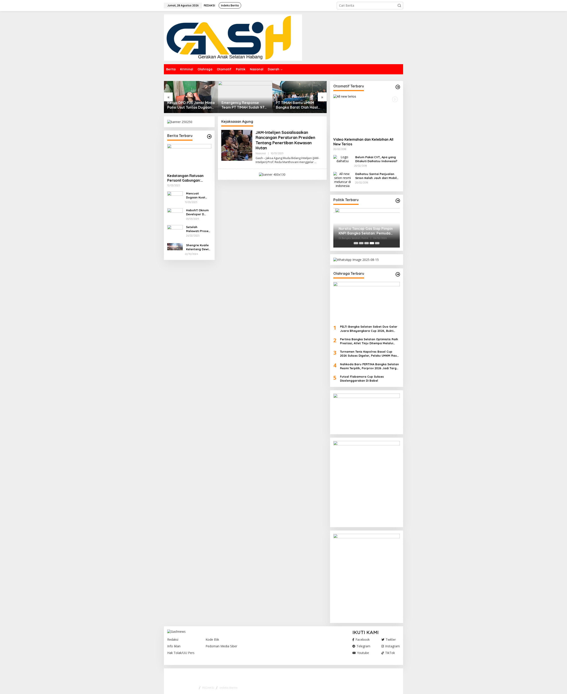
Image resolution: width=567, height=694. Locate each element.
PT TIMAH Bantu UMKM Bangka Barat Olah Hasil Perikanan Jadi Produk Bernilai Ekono (297, 105)
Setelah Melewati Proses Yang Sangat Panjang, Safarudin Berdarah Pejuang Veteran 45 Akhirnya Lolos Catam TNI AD (198, 229)
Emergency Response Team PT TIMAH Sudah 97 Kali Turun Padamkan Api (242, 105)
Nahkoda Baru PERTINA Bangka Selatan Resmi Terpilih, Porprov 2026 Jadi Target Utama (370, 366)
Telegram (363, 646)
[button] (399, 5)
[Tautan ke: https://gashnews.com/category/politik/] (397, 200)
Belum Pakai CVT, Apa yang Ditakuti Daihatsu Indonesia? (376, 159)
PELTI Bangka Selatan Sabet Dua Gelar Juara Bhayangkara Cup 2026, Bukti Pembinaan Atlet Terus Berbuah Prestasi (369, 329)
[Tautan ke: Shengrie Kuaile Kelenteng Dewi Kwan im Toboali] (175, 246)
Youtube (363, 653)
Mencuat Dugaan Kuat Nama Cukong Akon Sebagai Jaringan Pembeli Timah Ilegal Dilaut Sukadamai (196, 195)
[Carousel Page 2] (361, 243)
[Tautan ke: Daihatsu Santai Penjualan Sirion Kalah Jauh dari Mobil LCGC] (342, 179)
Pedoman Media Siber (221, 646)
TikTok (390, 653)
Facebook (362, 640)
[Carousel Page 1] (356, 243)
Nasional (261, 153)
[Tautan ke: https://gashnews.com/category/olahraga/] (397, 274)
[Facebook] (383, 677)
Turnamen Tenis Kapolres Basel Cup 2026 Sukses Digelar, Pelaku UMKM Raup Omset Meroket (369, 354)
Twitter (391, 640)
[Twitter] (390, 677)
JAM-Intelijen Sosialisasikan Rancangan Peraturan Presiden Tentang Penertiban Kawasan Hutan (285, 140)
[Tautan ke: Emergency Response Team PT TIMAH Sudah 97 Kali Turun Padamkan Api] (245, 97)
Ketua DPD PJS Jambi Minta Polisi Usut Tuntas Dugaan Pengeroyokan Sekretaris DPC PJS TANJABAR (191, 105)
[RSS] (397, 677)
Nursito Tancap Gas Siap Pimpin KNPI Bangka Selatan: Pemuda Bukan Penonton (364, 231)
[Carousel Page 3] (366, 243)
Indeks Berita (228, 687)
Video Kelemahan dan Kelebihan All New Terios (363, 141)
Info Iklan (174, 646)
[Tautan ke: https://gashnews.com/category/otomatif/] (397, 87)
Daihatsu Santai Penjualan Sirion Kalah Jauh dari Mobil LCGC (376, 176)
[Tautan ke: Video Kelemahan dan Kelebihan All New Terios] (366, 114)
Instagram (392, 646)
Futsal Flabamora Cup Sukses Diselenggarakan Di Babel (362, 378)
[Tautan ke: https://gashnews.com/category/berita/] (209, 136)
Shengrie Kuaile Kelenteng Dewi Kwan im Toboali (198, 247)
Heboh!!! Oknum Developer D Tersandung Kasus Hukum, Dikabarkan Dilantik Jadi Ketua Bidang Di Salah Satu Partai (198, 212)
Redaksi (172, 640)
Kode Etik (212, 640)
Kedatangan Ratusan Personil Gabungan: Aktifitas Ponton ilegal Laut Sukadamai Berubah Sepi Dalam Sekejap (188, 178)
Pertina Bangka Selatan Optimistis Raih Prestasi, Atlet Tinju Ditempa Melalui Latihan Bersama (369, 341)
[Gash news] (233, 37)
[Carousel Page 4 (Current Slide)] (372, 243)
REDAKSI (208, 687)
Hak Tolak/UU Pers (180, 653)
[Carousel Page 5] (377, 243)
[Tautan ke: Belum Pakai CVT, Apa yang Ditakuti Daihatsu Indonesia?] (342, 159)
